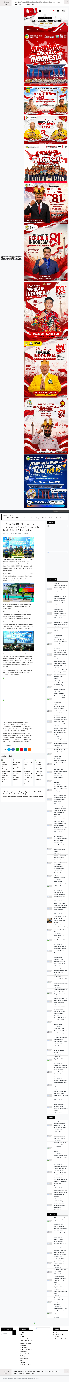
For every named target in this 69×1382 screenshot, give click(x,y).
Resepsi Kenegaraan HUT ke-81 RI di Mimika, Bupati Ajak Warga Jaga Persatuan (60, 1000)
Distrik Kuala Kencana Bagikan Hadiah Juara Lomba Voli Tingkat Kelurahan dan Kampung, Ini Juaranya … (60, 1106)
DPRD (22, 1336)
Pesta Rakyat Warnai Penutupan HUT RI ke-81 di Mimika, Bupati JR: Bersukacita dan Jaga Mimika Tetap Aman (60, 981)
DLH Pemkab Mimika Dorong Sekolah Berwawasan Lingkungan (60, 780)
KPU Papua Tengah (26, 1349)
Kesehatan (23, 1345)
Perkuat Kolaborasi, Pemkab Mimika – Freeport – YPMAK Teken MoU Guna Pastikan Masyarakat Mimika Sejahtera (60, 674)
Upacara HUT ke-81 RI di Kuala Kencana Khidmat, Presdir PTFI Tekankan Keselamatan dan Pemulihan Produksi (28, 773)
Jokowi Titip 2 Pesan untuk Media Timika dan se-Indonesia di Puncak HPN (60, 1252)
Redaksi (57, 1336)
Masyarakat (23, 1351)
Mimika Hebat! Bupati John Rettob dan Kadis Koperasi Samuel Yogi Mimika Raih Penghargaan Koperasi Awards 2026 (60, 810)
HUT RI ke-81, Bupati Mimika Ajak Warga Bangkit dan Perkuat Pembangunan (60, 1031)
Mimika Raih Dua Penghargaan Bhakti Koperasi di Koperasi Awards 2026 (61, 875)
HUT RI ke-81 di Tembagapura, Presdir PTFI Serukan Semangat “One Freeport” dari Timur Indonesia (60, 588)
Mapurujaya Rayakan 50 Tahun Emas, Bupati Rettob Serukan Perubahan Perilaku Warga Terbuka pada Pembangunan (60, 907)
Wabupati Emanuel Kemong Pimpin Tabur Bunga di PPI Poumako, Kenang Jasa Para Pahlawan (39, 771)
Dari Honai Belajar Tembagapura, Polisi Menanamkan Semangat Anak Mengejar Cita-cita (17, 771)
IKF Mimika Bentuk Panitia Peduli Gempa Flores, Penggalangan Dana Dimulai (60, 1039)
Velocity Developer (33, 1378)
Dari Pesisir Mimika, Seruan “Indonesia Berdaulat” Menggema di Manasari (60, 992)
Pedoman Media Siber (61, 1339)
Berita (22, 1334)
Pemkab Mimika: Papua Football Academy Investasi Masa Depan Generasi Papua (60, 663)
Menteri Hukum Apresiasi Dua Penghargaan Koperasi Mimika (60, 762)
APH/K (10, 515)
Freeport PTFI (24, 1339)
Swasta (22, 1360)
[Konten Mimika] (11, 258)
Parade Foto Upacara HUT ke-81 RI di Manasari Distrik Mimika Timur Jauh (60, 970)
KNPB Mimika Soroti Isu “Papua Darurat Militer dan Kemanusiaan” (60, 1059)
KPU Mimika (24, 1347)
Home (5, 515)
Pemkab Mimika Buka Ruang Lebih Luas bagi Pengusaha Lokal (60, 929)
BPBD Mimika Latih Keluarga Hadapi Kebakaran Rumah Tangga (60, 771)
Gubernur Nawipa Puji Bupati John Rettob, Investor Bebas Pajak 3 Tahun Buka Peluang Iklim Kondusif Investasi (60, 1231)
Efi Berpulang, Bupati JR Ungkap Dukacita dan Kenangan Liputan (59, 1220)
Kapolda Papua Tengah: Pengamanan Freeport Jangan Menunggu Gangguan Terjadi (61, 622)
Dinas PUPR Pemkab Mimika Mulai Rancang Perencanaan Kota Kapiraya (60, 788)
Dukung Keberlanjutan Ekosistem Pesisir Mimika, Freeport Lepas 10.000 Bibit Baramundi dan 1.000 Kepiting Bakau (60, 698)
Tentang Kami (59, 1334)
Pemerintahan (24, 1358)
